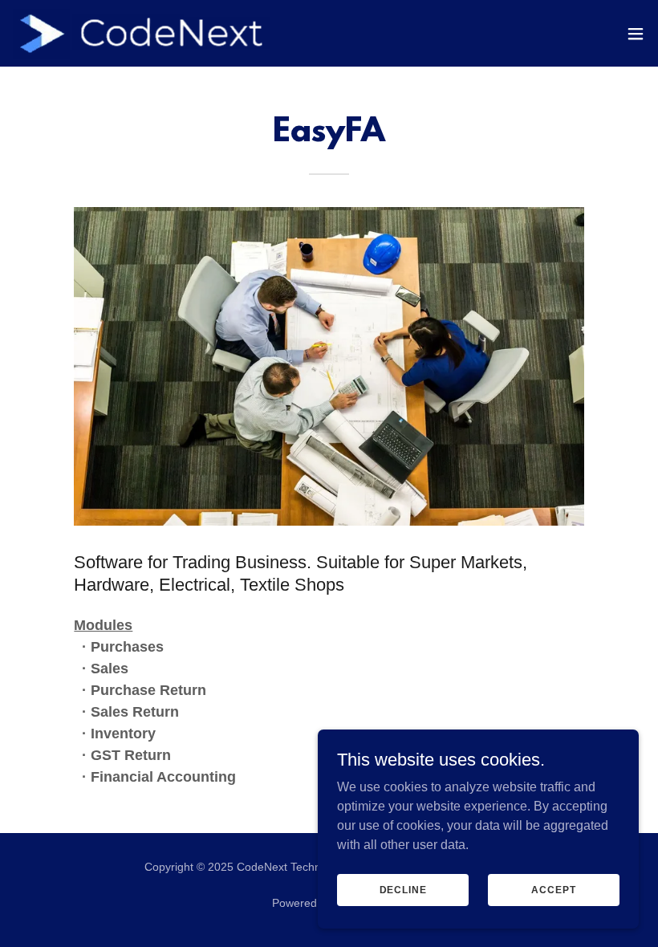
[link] (144, 33)
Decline (403, 889)
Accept (553, 889)
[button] (635, 34)
